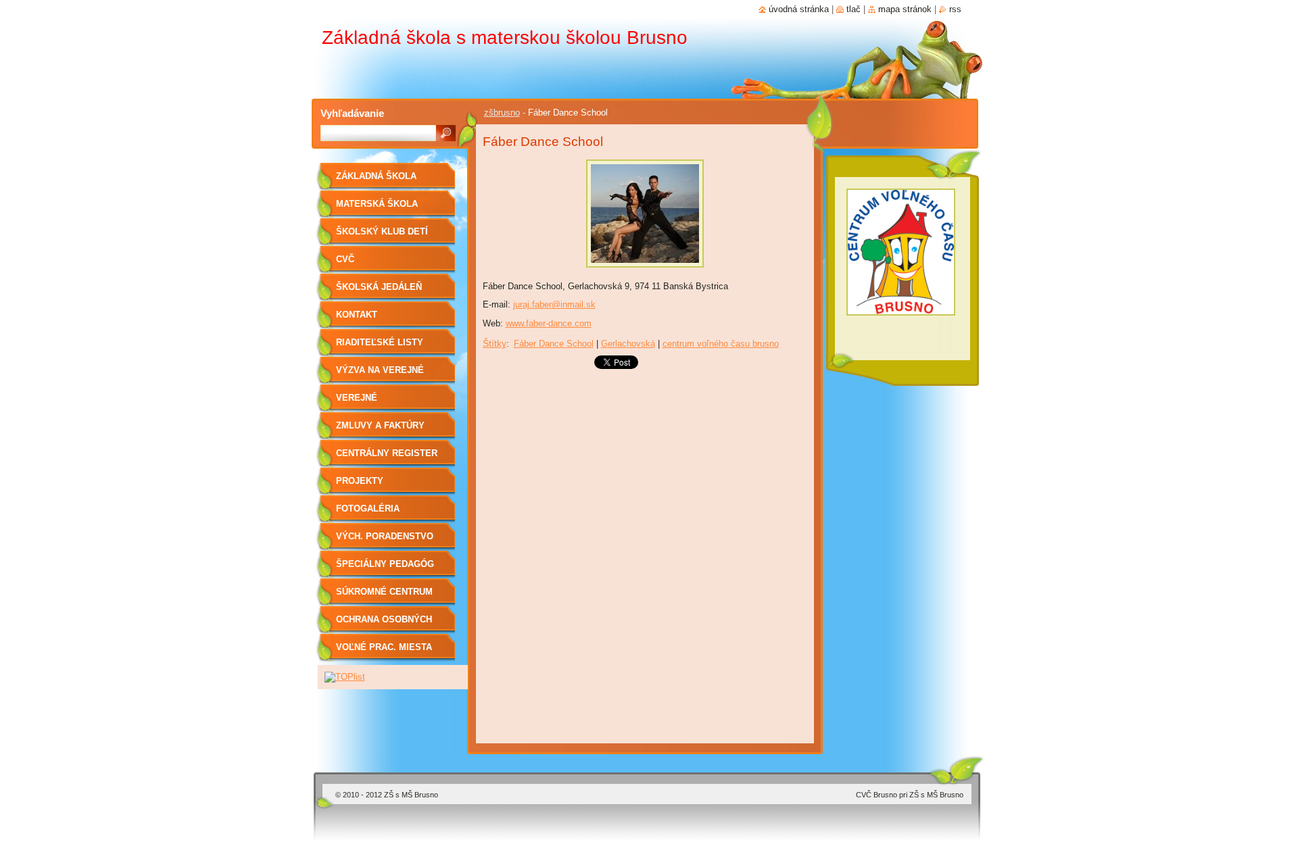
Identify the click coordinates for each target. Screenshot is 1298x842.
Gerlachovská (628, 344)
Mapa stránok (905, 9)
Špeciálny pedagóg (385, 564)
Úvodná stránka (799, 9)
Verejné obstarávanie (370, 402)
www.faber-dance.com (549, 323)
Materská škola (377, 204)
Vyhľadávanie (352, 113)
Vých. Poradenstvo (384, 536)
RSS (955, 9)
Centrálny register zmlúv (386, 458)
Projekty (359, 481)
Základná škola (376, 176)
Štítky (494, 343)
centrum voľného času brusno (721, 344)
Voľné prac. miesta (384, 647)
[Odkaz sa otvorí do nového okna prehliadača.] (645, 271)
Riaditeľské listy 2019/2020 (379, 347)
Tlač (853, 9)
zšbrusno (502, 112)
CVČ (345, 259)
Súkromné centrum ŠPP (384, 596)
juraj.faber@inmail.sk (554, 304)
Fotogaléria (368, 508)
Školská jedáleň (379, 287)
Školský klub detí (382, 231)
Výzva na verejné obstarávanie (380, 375)
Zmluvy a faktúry (380, 425)
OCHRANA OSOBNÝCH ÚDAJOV (384, 624)
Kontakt (356, 314)
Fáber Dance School (554, 344)
